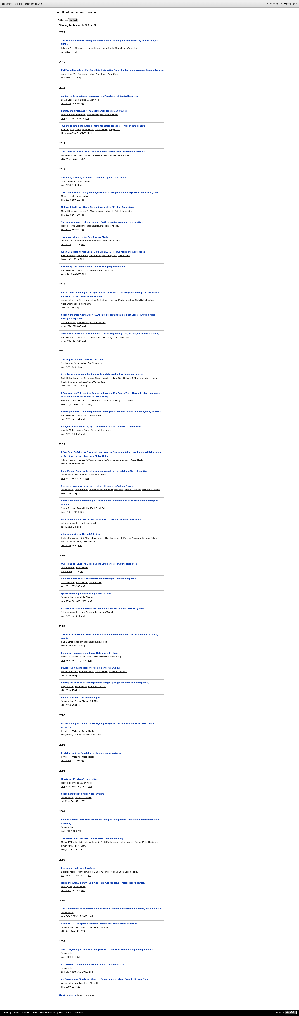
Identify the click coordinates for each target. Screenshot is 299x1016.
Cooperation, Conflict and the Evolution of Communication (92, 964)
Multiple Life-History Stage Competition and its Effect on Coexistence (98, 207)
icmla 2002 (66, 831)
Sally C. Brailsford (69, 378)
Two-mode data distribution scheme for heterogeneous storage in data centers (103, 125)
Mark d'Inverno (85, 872)
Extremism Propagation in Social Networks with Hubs (89, 653)
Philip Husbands (150, 842)
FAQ (68, 1012)
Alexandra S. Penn (141, 538)
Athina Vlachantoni (95, 382)
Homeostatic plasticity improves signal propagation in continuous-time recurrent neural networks (108, 725)
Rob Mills (101, 400)
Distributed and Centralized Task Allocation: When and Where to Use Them (101, 519)
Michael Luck (117, 872)
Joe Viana (145, 378)
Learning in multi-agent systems (78, 868)
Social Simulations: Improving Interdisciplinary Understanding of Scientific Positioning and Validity (109, 502)
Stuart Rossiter (109, 300)
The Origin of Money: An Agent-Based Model (85, 237)
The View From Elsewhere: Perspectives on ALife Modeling (92, 838)
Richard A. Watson (93, 155)
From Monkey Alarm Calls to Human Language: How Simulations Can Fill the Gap (104, 471)
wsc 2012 (65, 307)
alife (63, 404)
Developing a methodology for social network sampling (90, 667)
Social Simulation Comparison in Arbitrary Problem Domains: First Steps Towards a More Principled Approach (108, 317)
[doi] (75, 52)
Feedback (78, 1012)
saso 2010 (66, 527)
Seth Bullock (81, 100)
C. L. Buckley (113, 400)
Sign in (287, 4)
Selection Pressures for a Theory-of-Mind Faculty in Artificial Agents (97, 486)
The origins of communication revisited (82, 359)
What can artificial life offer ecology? (80, 697)
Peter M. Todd (91, 983)
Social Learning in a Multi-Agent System (82, 794)
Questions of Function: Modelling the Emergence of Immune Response (99, 564)
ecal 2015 (66, 103)
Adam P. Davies (68, 400)
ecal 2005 (66, 760)
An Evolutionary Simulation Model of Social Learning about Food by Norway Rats (104, 979)
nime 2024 (66, 52)
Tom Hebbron (81, 489)
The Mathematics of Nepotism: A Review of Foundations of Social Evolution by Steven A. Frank (111, 908)
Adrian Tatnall (106, 612)
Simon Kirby (67, 846)
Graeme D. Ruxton (118, 671)
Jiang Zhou (66, 74)
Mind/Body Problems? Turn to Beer (79, 779)
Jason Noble (108, 48)
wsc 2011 (65, 385)
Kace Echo (101, 74)
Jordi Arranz (67, 363)
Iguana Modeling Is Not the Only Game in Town (86, 593)
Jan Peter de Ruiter (84, 474)
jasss (63, 259)
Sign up (294, 4)
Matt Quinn (66, 886)
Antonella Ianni (99, 240)
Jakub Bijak (82, 255)
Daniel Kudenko (101, 872)
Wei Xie (77, 74)
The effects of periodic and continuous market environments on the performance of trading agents (109, 636)
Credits (25, 1012)
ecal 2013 (66, 185)
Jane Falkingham (82, 304)
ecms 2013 (66, 274)
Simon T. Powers (132, 489)
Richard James (86, 671)
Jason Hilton (95, 255)
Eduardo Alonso (69, 872)
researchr (7, 3)
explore (18, 3)
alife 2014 (66, 159)
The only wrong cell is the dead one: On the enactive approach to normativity (102, 222)
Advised (73, 20)
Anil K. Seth (79, 846)
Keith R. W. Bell (97, 322)
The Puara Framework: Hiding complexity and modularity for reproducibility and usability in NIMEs (109, 42)
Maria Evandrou (126, 300)
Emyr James (67, 686)
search (38, 3)
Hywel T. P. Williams (70, 731)
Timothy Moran (68, 240)
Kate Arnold (100, 474)
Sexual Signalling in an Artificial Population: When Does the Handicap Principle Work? (107, 949)
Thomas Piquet (92, 48)
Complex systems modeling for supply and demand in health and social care (102, 374)
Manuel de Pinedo (109, 114)
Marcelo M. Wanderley (126, 48)
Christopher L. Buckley (118, 460)
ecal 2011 (66, 367)
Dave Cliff (102, 642)
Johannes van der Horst (101, 489)
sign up (72, 995)
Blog (61, 1012)
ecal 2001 (66, 890)
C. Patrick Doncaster (122, 211)
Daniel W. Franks (69, 656)
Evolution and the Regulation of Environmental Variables (91, 753)
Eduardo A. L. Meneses (72, 48)
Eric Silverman (68, 255)
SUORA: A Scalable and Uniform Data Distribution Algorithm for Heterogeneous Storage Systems (112, 70)
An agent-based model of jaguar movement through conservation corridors (101, 426)
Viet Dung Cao (109, 255)
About (6, 1012)
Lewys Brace (67, 100)
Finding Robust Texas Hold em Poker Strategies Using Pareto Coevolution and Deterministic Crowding (110, 821)
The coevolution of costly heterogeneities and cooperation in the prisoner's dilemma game (109, 192)
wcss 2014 (66, 326)
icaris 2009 (66, 571)
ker (62, 875)
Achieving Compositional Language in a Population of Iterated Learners (99, 96)
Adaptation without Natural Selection (80, 534)
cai (62, 801)
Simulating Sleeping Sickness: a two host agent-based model (93, 177)
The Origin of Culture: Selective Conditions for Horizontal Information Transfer (102, 151)
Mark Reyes (88, 129)
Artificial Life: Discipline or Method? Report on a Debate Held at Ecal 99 (99, 923)
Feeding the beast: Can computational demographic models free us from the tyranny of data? (111, 411)
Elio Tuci (79, 983)
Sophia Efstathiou (76, 382)
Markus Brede (68, 196)
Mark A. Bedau (134, 842)
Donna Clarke (81, 701)
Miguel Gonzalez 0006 (72, 155)
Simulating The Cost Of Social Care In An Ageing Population (93, 266)
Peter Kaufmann (101, 656)
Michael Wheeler (69, 842)
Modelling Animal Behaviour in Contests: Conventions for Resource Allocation (103, 883)
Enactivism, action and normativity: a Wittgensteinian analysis (94, 111)
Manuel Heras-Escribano (73, 114)
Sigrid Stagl (115, 656)
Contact (16, 1012)
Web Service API (48, 1012)
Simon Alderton (68, 181)
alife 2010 (66, 463)
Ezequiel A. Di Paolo (102, 842)
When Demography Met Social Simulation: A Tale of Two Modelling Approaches (103, 252)
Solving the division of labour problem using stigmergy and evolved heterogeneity (105, 682)
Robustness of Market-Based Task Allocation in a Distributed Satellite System (102, 608)
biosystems (66, 734)
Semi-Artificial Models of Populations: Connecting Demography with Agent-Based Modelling (110, 333)
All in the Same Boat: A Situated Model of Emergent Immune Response (98, 578)
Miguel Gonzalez (69, 211)
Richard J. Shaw (131, 378)
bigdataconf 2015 (69, 133)
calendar (29, 3)
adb (63, 118)
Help (34, 1012)
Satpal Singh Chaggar (72, 642)
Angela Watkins (68, 430)
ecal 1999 (66, 957)
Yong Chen (112, 74)
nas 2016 (65, 77)
